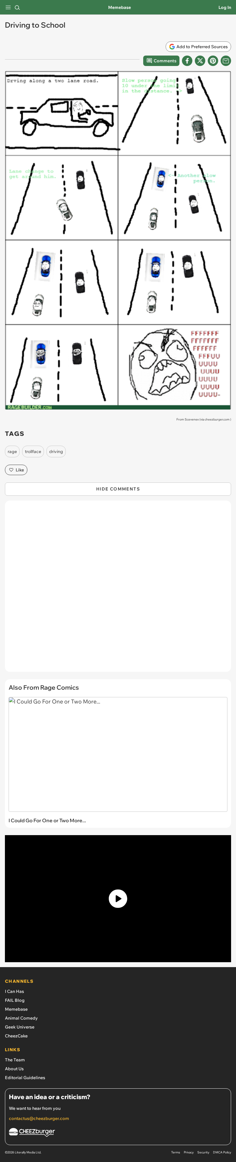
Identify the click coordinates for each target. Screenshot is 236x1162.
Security (203, 1152)
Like (20, 470)
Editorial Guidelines (25, 1077)
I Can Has (14, 991)
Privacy (189, 1152)
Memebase (119, 7)
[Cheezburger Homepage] (118, 1133)
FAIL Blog (15, 1000)
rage (12, 451)
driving (56, 451)
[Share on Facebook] (187, 61)
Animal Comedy (21, 1018)
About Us (14, 1068)
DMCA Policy (222, 1152)
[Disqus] (118, 589)
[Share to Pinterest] (213, 61)
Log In (224, 7)
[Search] (17, 7)
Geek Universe (19, 1027)
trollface (33, 451)
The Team (15, 1060)
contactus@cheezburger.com (39, 1118)
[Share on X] (200, 61)
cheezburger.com (217, 419)
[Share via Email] (226, 61)
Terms (175, 1152)
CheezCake (16, 1036)
